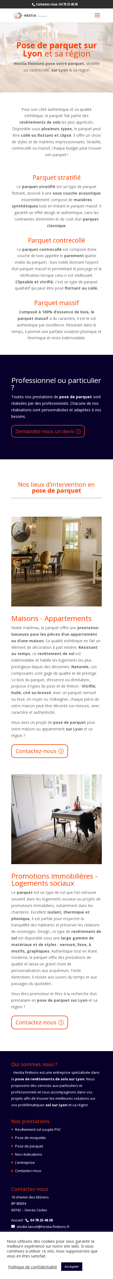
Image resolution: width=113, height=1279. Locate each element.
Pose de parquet (29, 1146)
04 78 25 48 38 (68, 4)
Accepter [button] (71, 1266)
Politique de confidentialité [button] (32, 1266)
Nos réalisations (28, 1154)
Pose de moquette (30, 1137)
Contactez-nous (36, 751)
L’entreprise (25, 1162)
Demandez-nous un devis (44, 431)
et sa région (56, 50)
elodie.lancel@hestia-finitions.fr (43, 1226)
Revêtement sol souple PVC (38, 1129)
